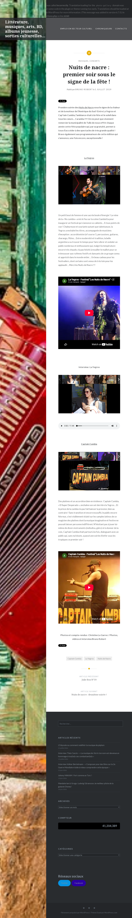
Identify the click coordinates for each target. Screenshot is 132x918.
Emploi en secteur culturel (76, 29)
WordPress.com (110, 912)
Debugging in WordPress (47, 12)
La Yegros (89, 158)
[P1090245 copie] (70, 170)
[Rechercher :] (90, 724)
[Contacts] (83, 908)
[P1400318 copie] (71, 379)
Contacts (121, 29)
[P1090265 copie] (107, 170)
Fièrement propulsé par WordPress (75, 912)
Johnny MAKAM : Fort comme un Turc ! (75, 775)
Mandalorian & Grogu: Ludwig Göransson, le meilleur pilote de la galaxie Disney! (85, 785)
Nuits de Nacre (86, 107)
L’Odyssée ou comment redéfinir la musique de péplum (81, 745)
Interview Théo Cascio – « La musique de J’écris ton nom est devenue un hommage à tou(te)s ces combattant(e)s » (88, 754)
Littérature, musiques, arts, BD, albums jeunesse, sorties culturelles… (25, 28)
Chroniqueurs (103, 29)
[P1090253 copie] (89, 170)
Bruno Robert (84, 89)
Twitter (64, 883)
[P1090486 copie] (70, 456)
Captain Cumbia (89, 444)
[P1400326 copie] (108, 379)
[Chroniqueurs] (89, 908)
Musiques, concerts (89, 61)
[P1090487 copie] (89, 456)
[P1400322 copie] (89, 379)
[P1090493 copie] (107, 456)
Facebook (79, 883)
